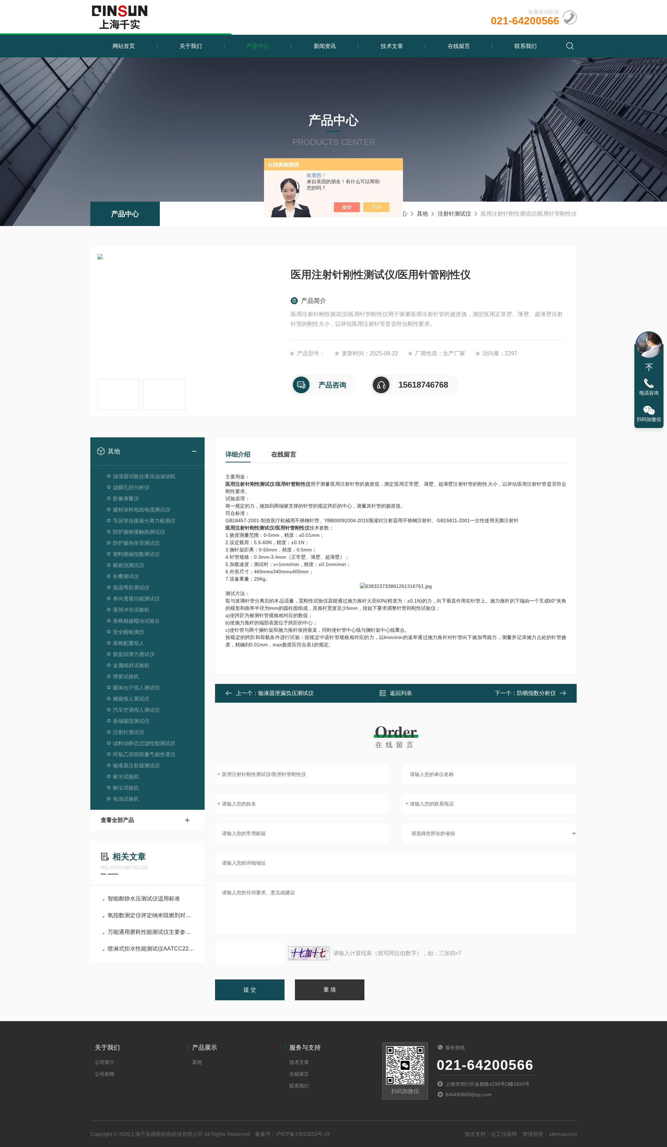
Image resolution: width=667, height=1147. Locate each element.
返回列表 (401, 693)
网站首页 (124, 46)
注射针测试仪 (454, 214)
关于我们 (191, 46)
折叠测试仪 (126, 576)
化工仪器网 (504, 1134)
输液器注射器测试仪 (136, 765)
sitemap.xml (563, 1134)
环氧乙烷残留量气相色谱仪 (144, 754)
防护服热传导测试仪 (136, 543)
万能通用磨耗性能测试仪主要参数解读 (151, 932)
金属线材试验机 (131, 665)
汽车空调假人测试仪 (136, 710)
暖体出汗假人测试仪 (136, 687)
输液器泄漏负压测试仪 (286, 693)
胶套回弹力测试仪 (134, 654)
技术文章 (392, 46)
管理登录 (532, 1134)
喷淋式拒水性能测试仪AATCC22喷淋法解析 (151, 949)
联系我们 (525, 46)
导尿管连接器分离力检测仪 (144, 521)
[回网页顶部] (649, 367)
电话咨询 (649, 393)
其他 (422, 214)
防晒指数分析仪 (536, 693)
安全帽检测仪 (128, 632)
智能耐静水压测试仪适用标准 (144, 899)
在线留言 (459, 46)
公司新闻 (104, 1074)
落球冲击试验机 (131, 610)
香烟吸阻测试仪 (131, 721)
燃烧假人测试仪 (131, 699)
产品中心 (258, 46)
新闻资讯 (325, 46)
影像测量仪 (126, 498)
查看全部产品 (117, 820)
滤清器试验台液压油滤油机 (144, 476)
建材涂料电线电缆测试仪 (141, 509)
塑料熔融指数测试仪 (136, 554)
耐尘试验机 (126, 788)
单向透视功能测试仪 (136, 598)
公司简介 (104, 1062)
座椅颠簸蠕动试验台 (136, 621)
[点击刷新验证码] (309, 953)
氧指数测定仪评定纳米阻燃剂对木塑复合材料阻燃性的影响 (151, 915)
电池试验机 (126, 799)
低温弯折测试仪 (131, 587)
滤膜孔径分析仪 (131, 487)
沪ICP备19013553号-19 (303, 1134)
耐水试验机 (126, 777)
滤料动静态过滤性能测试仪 (144, 743)
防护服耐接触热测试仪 (139, 532)
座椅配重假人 (128, 643)
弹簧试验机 (126, 676)
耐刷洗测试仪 (128, 565)
